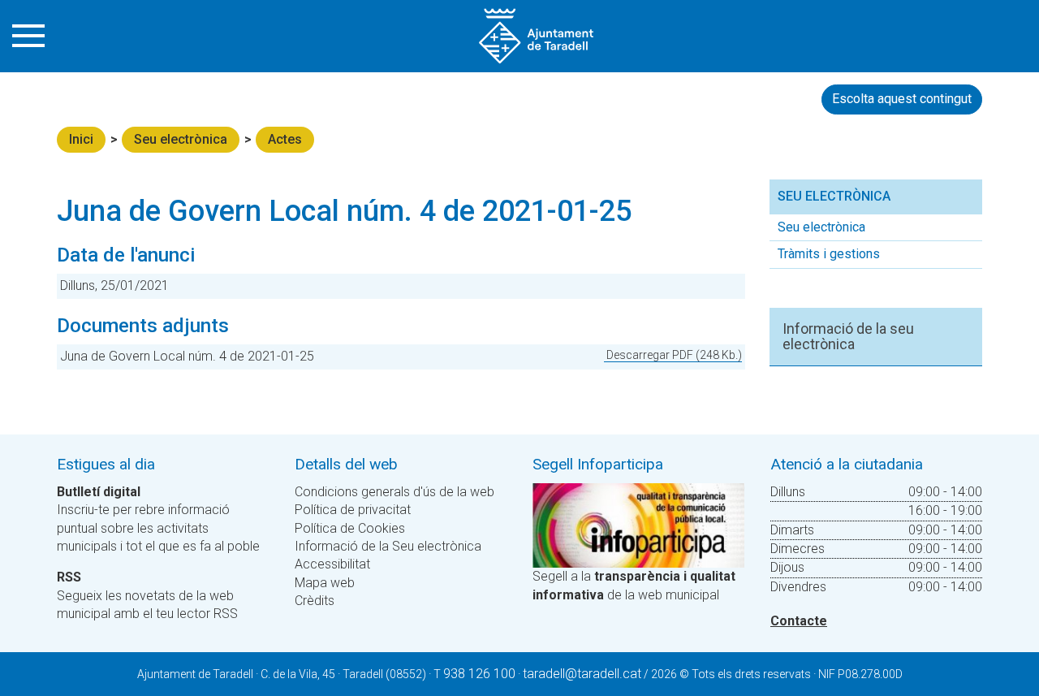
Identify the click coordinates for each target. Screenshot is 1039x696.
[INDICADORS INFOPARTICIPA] (638, 524)
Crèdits (314, 600)
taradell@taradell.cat (582, 673)
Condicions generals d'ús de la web (394, 491)
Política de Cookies (350, 528)
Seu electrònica (180, 139)
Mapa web (325, 582)
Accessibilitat (332, 564)
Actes (285, 139)
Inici (81, 139)
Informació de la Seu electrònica (388, 546)
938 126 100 (479, 673)
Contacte (798, 621)
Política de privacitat (353, 509)
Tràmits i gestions (829, 254)
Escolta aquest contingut (902, 98)
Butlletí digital (98, 491)
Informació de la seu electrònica (848, 337)
